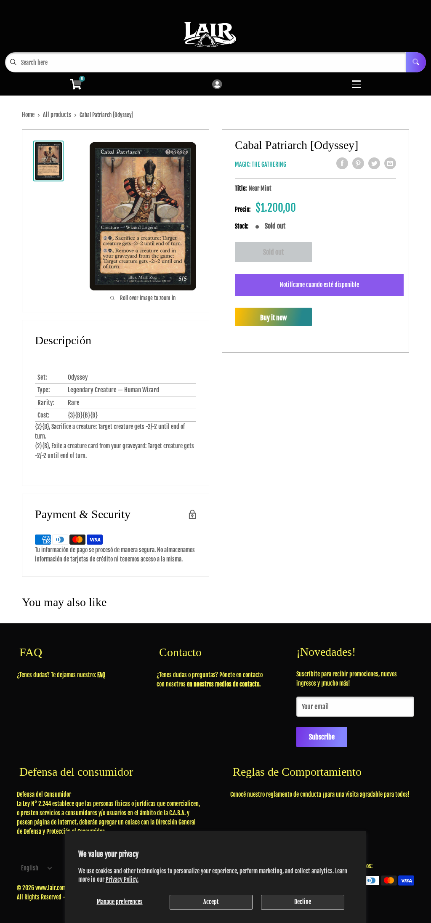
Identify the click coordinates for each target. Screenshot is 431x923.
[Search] (416, 62)
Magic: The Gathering (260, 164)
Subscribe (322, 737)
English (29, 868)
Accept (211, 901)
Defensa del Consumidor (44, 794)
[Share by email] (390, 163)
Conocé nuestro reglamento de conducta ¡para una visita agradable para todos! (320, 794)
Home (28, 114)
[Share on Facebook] (342, 163)
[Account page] (217, 84)
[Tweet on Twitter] (374, 163)
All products (57, 114)
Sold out (273, 252)
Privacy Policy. (122, 879)
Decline (302, 901)
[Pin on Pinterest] (358, 163)
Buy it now (273, 318)
